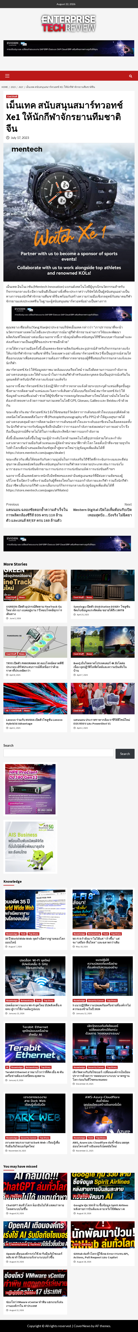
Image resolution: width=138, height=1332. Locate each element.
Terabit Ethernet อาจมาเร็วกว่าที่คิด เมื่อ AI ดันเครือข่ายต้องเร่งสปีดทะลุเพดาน (34, 1074)
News (22, 597)
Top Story (33, 933)
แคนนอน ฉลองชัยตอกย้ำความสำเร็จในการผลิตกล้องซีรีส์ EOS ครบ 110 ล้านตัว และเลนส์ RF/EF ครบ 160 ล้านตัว (37, 512)
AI (7, 710)
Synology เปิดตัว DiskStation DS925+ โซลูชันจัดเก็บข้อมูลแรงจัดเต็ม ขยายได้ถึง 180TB (101, 608)
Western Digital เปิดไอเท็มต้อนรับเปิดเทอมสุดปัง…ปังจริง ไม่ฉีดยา (102, 509)
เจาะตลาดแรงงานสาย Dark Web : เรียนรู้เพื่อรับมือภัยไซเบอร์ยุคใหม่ (32, 1144)
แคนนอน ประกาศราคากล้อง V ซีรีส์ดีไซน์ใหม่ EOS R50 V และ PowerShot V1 (101, 721)
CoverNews (82, 1326)
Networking (94, 933)
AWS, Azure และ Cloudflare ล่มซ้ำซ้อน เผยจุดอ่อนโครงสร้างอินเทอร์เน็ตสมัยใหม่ (101, 1144)
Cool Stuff (12, 96)
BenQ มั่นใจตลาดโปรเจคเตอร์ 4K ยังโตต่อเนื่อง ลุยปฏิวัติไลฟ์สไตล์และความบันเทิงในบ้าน (100, 666)
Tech (23, 933)
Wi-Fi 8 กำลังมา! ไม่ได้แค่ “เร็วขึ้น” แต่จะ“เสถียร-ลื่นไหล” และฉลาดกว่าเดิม (96, 940)
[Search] (130, 76)
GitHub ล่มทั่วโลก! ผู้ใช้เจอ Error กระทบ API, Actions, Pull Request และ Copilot (101, 1255)
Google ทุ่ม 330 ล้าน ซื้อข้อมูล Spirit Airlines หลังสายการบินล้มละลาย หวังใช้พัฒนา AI (100, 1207)
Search (8, 745)
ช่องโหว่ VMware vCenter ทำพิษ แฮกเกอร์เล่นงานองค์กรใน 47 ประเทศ (34, 1304)
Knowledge (12, 933)
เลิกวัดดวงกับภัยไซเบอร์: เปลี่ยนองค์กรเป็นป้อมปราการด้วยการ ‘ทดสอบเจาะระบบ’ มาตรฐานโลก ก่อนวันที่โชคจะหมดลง (101, 1075)
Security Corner (96, 1000)
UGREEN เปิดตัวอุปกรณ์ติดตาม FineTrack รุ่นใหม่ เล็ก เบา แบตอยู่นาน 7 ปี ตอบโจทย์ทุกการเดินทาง (34, 610)
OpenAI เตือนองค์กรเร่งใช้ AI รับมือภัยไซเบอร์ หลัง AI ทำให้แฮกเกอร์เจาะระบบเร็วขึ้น (34, 1255)
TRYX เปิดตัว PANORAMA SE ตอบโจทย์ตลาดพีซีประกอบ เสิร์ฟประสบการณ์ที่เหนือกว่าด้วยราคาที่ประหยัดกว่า (35, 666)
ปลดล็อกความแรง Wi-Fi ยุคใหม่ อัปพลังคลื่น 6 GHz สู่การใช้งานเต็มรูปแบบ (33, 1007)
